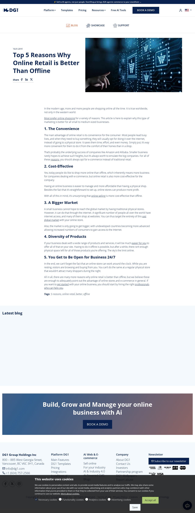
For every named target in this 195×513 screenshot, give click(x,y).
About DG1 (123, 460)
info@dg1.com (15, 468)
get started (63, 284)
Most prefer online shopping (59, 118)
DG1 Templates (61, 464)
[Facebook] (22, 79)
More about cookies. (70, 493)
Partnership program (129, 472)
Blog (74, 25)
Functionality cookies (73, 499)
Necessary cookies (47, 499)
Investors (122, 468)
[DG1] (15, 10)
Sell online (89, 463)
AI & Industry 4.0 (94, 471)
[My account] (180, 10)
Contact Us (123, 464)
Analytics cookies (97, 499)
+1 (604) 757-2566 (17, 473)
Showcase (98, 25)
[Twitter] (31, 79)
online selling (98, 196)
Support (123, 25)
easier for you (139, 243)
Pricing (55, 468)
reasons (55, 159)
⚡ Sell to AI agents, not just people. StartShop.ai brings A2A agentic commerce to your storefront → (97, 2)
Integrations (58, 472)
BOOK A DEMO (97, 424)
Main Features (60, 460)
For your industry (94, 467)
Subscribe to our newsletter (170, 461)
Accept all (150, 500)
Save (135, 507)
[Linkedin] (26, 79)
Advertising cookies (121, 499)
